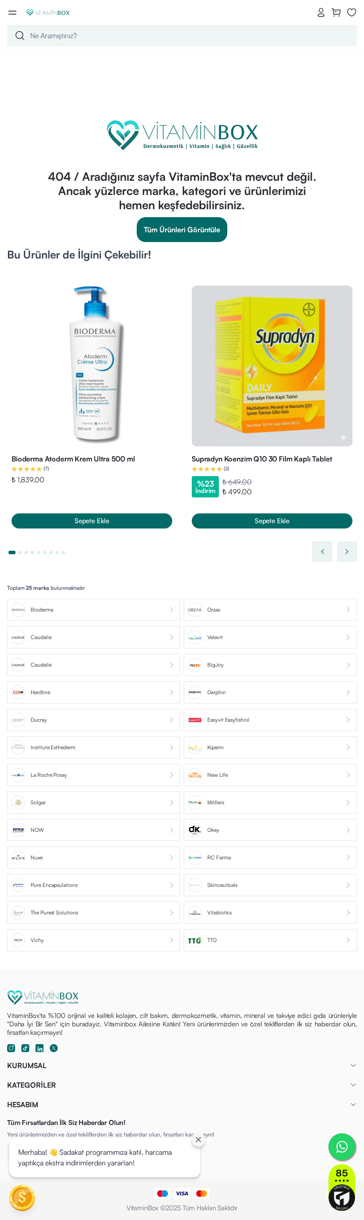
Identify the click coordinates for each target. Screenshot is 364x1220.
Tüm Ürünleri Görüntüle (182, 229)
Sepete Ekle (92, 521)
